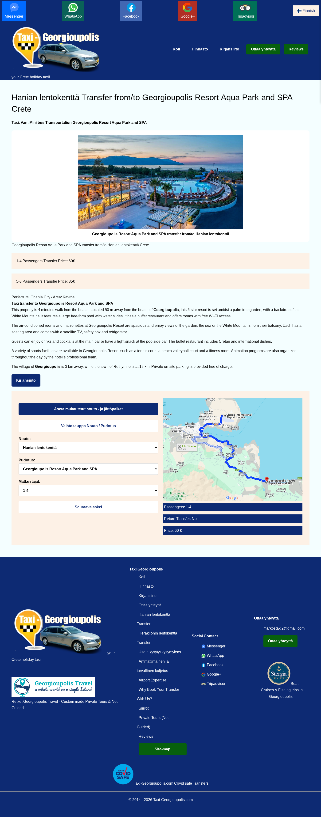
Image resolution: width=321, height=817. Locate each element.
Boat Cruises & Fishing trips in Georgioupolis (282, 690)
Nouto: (25, 439)
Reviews (296, 49)
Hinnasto (200, 49)
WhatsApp (73, 16)
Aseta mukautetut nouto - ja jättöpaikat (88, 409)
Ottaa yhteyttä (263, 49)
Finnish (308, 11)
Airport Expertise (152, 680)
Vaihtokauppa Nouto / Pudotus (88, 426)
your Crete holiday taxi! (31, 77)
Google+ (187, 16)
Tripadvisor (245, 16)
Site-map (162, 749)
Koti (176, 49)
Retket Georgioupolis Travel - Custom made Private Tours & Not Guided (64, 704)
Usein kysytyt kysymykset (160, 652)
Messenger (14, 16)
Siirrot (144, 708)
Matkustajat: (29, 481)
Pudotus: (27, 460)
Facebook (131, 16)
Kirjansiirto (229, 49)
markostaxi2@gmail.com (284, 628)
